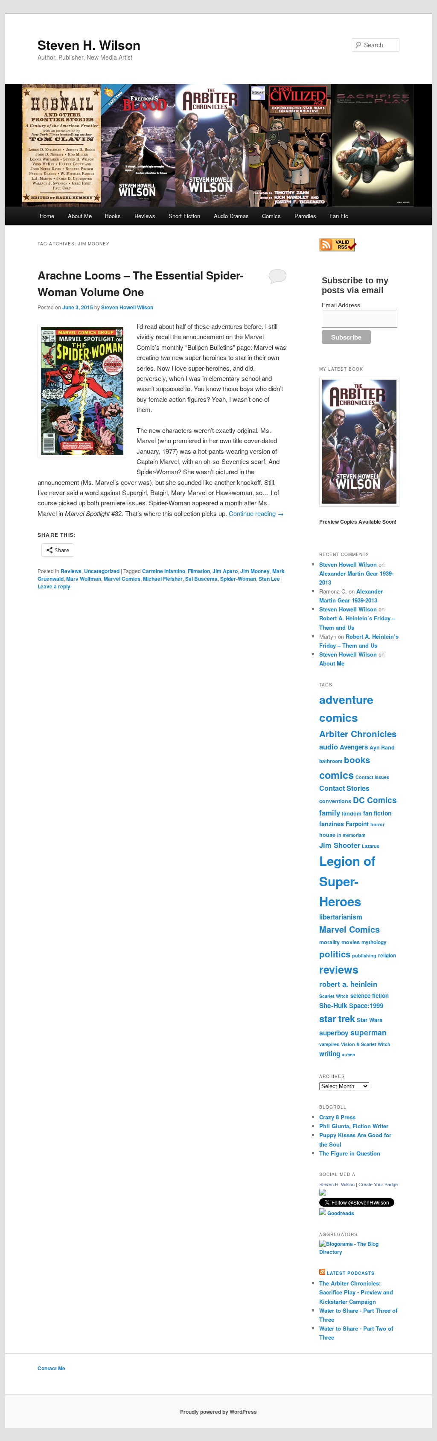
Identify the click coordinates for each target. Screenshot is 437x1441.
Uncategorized (101, 571)
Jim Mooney (255, 571)
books (357, 759)
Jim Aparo (225, 571)
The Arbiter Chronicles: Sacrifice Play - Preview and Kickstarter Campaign (356, 1292)
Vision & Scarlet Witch (365, 1044)
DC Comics (375, 800)
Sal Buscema (201, 578)
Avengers (354, 747)
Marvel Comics (122, 578)
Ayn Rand (382, 747)
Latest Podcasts (351, 1273)
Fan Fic (338, 216)
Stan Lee (269, 578)
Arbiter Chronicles (357, 733)
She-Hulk (333, 1005)
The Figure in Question (349, 1153)
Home (47, 216)
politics (334, 954)
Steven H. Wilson (89, 44)
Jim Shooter (339, 845)
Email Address (341, 305)
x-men (348, 1054)
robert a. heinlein (348, 984)
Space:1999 (366, 1005)
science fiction (369, 995)
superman (368, 1032)
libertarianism (340, 917)
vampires (329, 1044)
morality (329, 942)
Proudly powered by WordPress (218, 1411)
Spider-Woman (238, 578)
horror (377, 824)
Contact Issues (372, 777)
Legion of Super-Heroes (347, 881)
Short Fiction (184, 216)
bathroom (330, 761)
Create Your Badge (378, 1184)
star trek (337, 1018)
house (327, 835)
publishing (364, 955)
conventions (335, 801)
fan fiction (377, 813)
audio (328, 746)
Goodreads (340, 1213)
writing (329, 1053)
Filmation (199, 571)
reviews (338, 969)
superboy (334, 1033)
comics (336, 774)
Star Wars (369, 1020)
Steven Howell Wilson (127, 307)
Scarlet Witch (334, 996)
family (329, 812)
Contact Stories (344, 788)
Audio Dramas (231, 216)
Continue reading (256, 513)
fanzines (331, 823)
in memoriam (351, 835)
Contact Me (51, 1368)
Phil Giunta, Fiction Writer (353, 1126)
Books (113, 216)
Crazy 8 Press (337, 1117)
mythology (374, 942)
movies (350, 942)
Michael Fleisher (163, 578)
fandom (351, 813)
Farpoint (357, 823)
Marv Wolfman (83, 578)
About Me (80, 216)
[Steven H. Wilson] (322, 1193)
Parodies (305, 216)
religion (387, 955)
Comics (271, 216)
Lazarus (370, 846)
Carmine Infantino (163, 571)
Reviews (144, 216)
